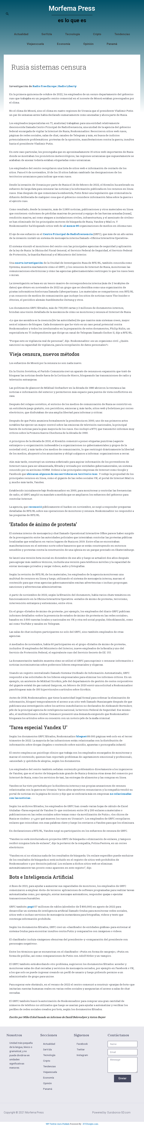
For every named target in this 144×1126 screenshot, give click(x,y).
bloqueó (81, 736)
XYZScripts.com (90, 1123)
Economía (63, 44)
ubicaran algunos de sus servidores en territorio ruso (62, 474)
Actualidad (21, 34)
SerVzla (46, 34)
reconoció (35, 506)
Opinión (88, 44)
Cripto (97, 34)
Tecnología (72, 34)
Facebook (82, 1043)
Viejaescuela (35, 44)
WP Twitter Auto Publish (57, 1123)
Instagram (82, 1055)
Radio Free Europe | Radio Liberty (54, 86)
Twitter (81, 1049)
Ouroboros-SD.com (118, 1112)
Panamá (112, 44)
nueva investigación (29, 262)
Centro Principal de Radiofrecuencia (68, 234)
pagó (30, 906)
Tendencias (122, 34)
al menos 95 (71, 225)
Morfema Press (72, 8)
